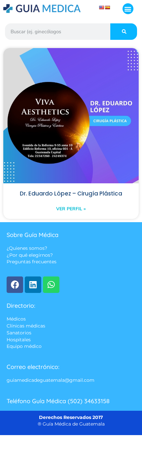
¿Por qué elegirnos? (30, 255)
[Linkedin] (33, 284)
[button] (128, 8)
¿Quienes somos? (27, 248)
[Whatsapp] (51, 284)
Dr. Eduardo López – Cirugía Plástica (71, 193)
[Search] (123, 31)
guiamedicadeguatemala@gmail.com (50, 380)
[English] (101, 7)
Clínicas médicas (26, 326)
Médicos (16, 319)
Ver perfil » (71, 209)
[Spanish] (107, 7)
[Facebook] (15, 284)
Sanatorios (19, 333)
